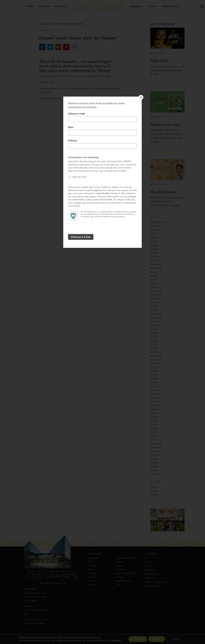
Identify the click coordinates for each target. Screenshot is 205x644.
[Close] (141, 97)
